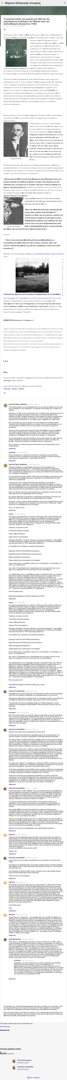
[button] (4, 29)
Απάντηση (12, 448)
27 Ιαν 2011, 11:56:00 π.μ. (31, 788)
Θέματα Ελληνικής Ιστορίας (23, 3)
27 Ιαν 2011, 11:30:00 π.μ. (31, 729)
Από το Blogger (34, 1077)
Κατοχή (21, 389)
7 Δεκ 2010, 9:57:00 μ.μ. (19, 514)
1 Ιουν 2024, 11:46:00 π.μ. (28, 960)
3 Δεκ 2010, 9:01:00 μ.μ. (22, 452)
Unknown (12, 834)
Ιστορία (14, 389)
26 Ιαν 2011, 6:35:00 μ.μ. (22, 712)
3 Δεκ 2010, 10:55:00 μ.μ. (34, 464)
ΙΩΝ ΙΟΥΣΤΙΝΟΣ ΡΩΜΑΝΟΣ (18, 404)
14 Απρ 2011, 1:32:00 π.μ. (22, 882)
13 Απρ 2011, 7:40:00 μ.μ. (31, 857)
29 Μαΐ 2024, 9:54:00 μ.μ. (28, 939)
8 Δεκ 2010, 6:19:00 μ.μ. (31, 691)
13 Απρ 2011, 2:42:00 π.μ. (22, 834)
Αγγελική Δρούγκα (15, 939)
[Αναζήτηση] (65, 3)
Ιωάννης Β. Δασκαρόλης (17, 691)
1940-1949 (7, 389)
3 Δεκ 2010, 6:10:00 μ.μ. (33, 404)
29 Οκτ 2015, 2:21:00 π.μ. (22, 914)
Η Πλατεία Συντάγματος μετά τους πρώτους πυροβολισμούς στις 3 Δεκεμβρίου (32, 294)
